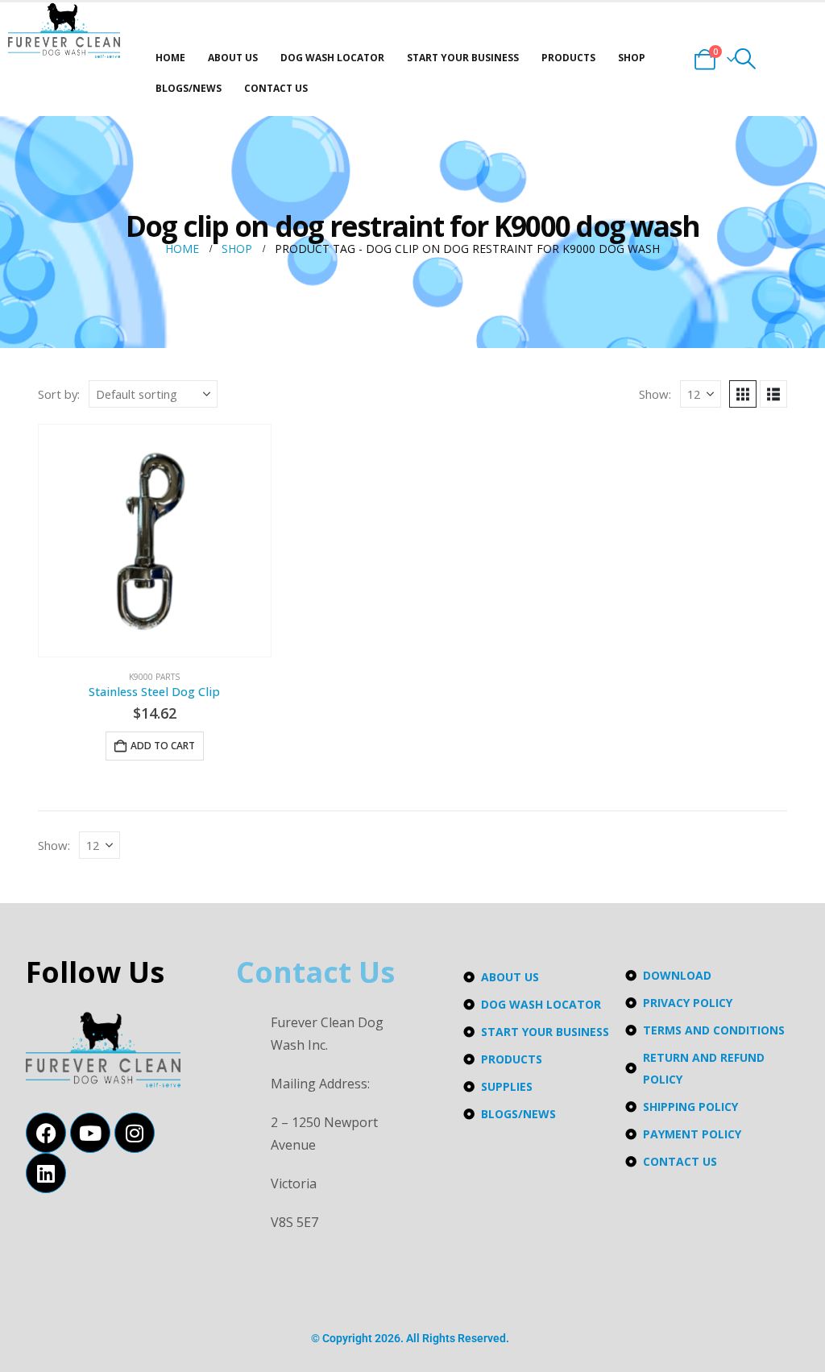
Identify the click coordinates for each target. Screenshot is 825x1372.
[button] (744, 58)
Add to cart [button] (163, 745)
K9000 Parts (154, 676)
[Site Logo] (64, 30)
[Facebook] (46, 1133)
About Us (233, 57)
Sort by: (59, 394)
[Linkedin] (46, 1173)
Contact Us (276, 88)
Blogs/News (188, 88)
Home (170, 57)
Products (568, 57)
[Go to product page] (155, 541)
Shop (631, 57)
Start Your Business (463, 57)
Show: (655, 394)
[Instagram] (134, 1133)
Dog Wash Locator (332, 57)
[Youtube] (90, 1133)
